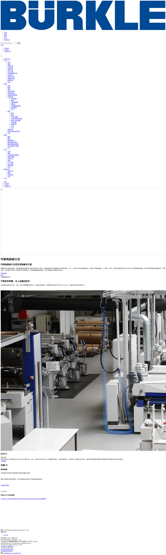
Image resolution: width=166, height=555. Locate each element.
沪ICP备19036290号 (7, 551)
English (6, 49)
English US (7, 51)
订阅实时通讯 (5, 485)
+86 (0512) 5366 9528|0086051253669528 (12, 498)
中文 (2, 45)
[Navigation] (1, 54)
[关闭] (1, 56)
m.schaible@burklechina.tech (32, 498)
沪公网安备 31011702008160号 (11, 553)
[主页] (83, 29)
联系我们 (43, 498)
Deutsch (6, 48)
